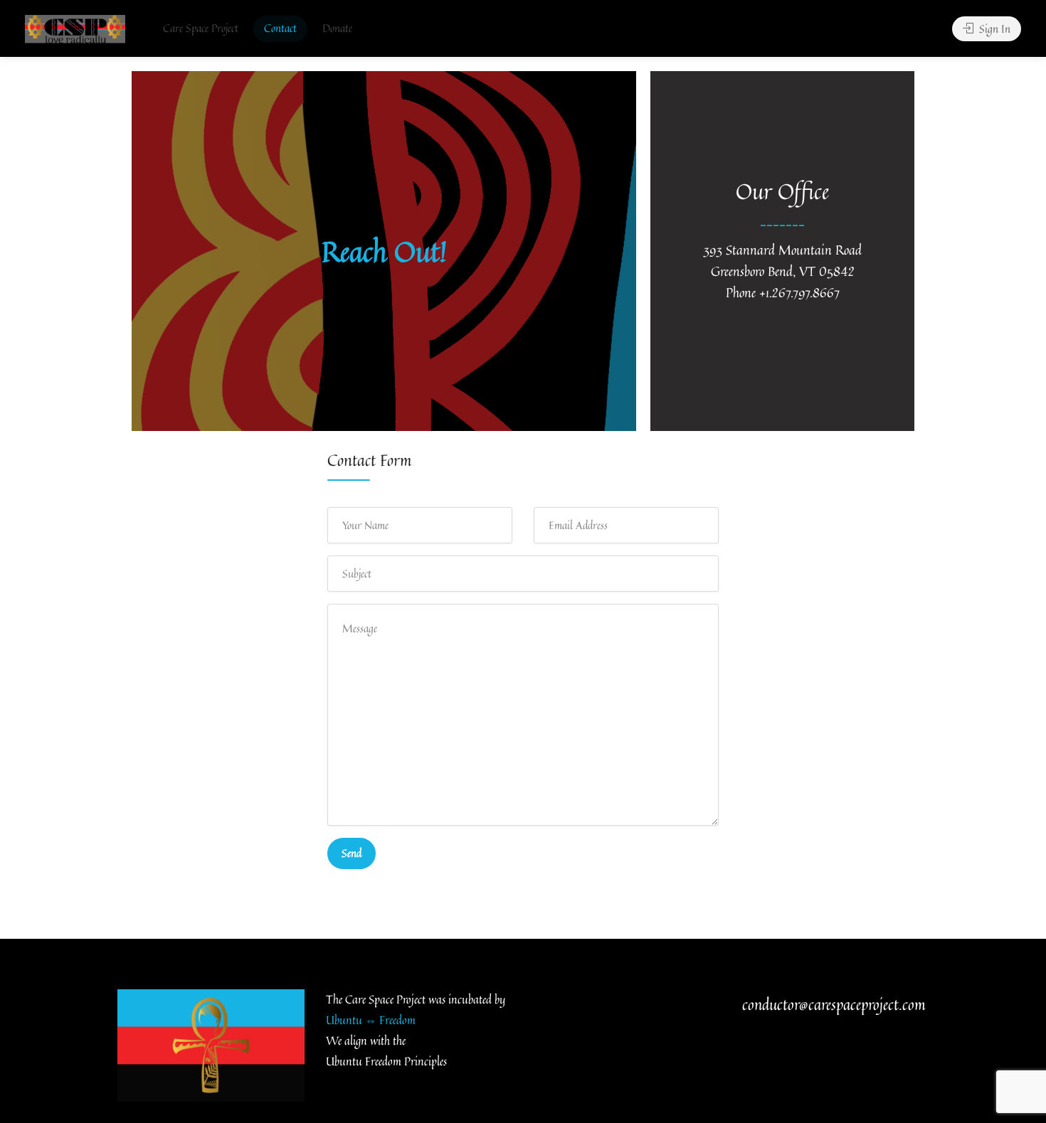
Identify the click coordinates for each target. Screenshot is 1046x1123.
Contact (280, 28)
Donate (337, 28)
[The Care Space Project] (75, 29)
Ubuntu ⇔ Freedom (371, 1019)
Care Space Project (200, 28)
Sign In (993, 29)
